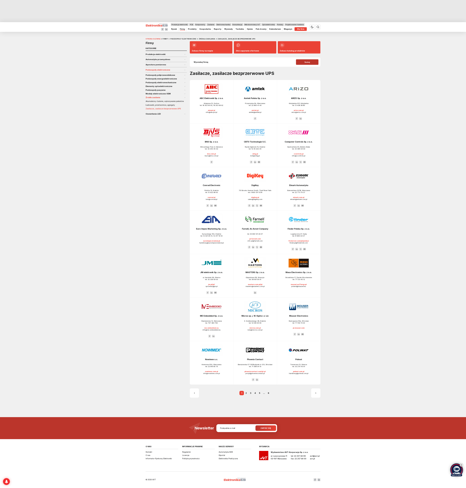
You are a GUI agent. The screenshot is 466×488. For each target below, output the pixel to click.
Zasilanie (210, 25)
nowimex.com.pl (211, 371)
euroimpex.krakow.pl (211, 241)
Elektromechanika (223, 25)
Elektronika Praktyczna (228, 458)
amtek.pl (255, 110)
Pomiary (280, 25)
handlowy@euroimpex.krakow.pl (211, 243)
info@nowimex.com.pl (211, 373)
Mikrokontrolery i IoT (252, 25)
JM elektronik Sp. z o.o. (211, 272)
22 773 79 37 (300, 192)
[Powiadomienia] (6, 481)
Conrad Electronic (211, 185)
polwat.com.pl (298, 371)
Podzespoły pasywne (156, 90)
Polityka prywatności (191, 458)
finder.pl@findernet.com (299, 243)
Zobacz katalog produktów (292, 51)
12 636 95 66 (256, 323)
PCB (191, 25)
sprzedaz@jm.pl (212, 286)
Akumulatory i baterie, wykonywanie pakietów (165, 101)
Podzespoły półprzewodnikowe (160, 75)
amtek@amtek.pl (255, 112)
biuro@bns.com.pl (211, 156)
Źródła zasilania (153, 97)
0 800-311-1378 (256, 192)
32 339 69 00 (213, 279)
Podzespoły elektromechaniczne (161, 82)
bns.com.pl (211, 154)
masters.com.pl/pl (255, 284)
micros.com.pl (255, 328)
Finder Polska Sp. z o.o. (299, 229)
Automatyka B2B (226, 452)
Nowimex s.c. (211, 359)
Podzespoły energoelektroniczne (161, 79)
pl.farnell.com (255, 239)
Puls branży (261, 29)
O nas (148, 455)
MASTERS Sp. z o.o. (255, 272)
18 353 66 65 (207, 105)
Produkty (192, 29)
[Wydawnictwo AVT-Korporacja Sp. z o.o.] (263, 456)
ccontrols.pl (299, 154)
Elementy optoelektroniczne (159, 86)
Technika (240, 29)
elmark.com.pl (298, 197)
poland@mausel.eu (298, 286)
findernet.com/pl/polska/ (298, 241)
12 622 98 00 (213, 192)
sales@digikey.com (255, 199)
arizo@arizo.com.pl (298, 112)
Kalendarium (275, 29)
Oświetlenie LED (153, 114)
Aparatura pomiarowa (156, 65)
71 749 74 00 (300, 323)
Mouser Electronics (298, 316)
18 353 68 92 (218, 105)
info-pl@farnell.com (255, 241)
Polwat (298, 359)
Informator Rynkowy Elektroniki (159, 458)
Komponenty (200, 25)
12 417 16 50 (218, 236)
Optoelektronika (268, 25)
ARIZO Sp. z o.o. (298, 98)
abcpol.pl (211, 110)
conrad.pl (211, 197)
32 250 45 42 (213, 149)
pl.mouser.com (299, 328)
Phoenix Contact (255, 359)
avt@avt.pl (315, 456)
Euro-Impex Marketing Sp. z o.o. (211, 229)
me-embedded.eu (211, 328)
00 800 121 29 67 (256, 234)
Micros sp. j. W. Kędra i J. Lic (255, 316)
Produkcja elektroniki (180, 25)
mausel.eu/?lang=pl (299, 284)
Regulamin (186, 452)
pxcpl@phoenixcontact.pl (255, 373)
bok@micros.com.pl (255, 330)
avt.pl (312, 458)
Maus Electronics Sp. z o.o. (299, 272)
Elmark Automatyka (298, 185)
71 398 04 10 (256, 366)
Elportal (222, 455)
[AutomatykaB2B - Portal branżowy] (157, 25)
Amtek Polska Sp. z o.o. (255, 98)
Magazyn (288, 29)
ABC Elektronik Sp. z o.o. (211, 98)
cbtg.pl (255, 154)
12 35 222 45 (256, 149)
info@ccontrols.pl (298, 156)
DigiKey (255, 185)
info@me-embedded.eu (212, 330)
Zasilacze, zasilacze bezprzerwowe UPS (163, 109)
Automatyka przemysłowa (158, 59)
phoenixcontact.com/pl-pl (255, 371)
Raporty (217, 29)
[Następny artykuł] (315, 393)
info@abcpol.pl (211, 112)
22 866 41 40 (256, 105)
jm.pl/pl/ (211, 284)
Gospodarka (205, 29)
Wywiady (228, 29)
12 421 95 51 (207, 236)
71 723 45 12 (300, 279)
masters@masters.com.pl (255, 286)
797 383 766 (213, 323)
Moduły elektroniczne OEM (158, 94)
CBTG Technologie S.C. (255, 142)
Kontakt (149, 452)
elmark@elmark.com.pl (298, 199)
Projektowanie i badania (294, 25)
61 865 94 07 (300, 236)
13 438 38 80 (300, 105)
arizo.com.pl (299, 110)
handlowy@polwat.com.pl (298, 373)
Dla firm (300, 29)
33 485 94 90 (300, 149)
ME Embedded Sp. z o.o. (211, 316)
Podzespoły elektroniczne (158, 70)
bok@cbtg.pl (255, 156)
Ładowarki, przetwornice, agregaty (160, 105)
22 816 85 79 (213, 366)
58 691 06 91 (256, 279)
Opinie (250, 29)
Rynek (174, 29)
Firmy (182, 29)
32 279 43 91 (300, 366)
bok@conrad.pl (211, 199)
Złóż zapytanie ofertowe (247, 51)
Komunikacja (237, 25)
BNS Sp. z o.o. (211, 142)
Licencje (185, 455)
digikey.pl (255, 197)
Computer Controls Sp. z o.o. (299, 142)
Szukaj (307, 62)
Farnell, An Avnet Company (255, 229)
